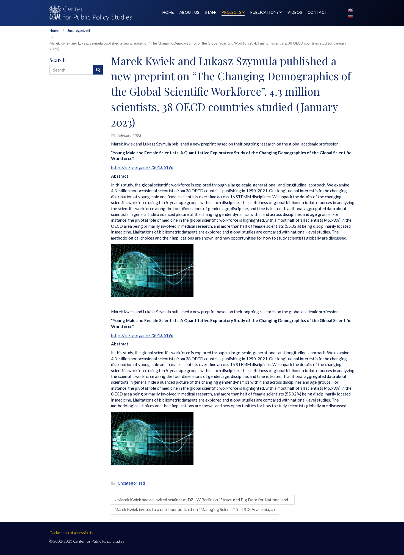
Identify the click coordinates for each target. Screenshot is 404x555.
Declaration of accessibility (71, 532)
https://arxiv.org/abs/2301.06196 (142, 167)
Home (54, 30)
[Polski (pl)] (350, 15)
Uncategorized (78, 30)
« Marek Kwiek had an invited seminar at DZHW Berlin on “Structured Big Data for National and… (203, 499)
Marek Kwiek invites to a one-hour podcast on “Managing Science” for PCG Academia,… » (195, 509)
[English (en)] (350, 9)
